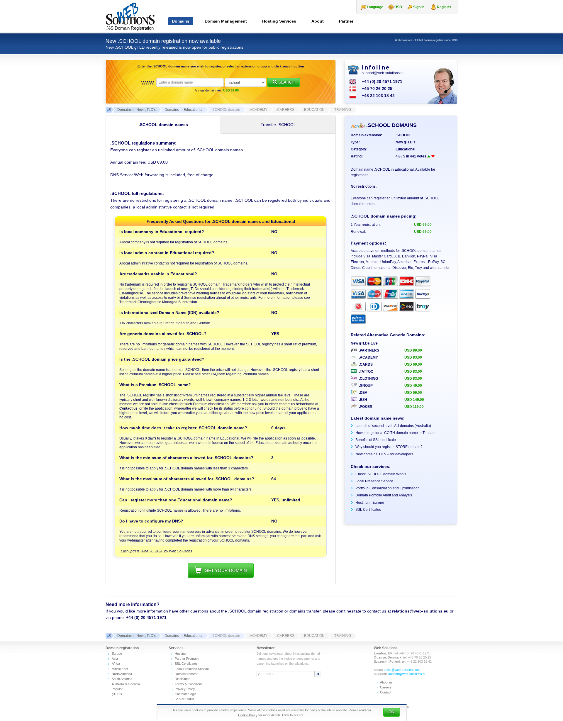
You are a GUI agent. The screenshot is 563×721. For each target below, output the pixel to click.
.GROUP (365, 386)
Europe (117, 653)
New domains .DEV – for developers (384, 454)
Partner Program (187, 658)
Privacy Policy (185, 689)
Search (286, 82)
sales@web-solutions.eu (401, 669)
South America (122, 679)
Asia (115, 658)
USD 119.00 (414, 407)
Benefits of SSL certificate (375, 440)
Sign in (418, 7)
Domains (180, 21)
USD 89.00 (413, 350)
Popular (117, 689)
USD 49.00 (413, 386)
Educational (405, 149)
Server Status (184, 699)
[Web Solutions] (108, 636)
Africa (116, 663)
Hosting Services (279, 21)
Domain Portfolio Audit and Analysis (383, 495)
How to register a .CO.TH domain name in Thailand (396, 433)
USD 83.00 (413, 357)
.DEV (362, 393)
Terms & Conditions (189, 684)
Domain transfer (186, 674)
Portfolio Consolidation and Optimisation (387, 488)
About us (386, 682)
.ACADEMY (368, 357)
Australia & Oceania (126, 684)
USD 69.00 (413, 364)
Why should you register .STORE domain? (389, 447)
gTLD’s (117, 694)
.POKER (365, 407)
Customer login (185, 694)
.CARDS (365, 364)
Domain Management (226, 21)
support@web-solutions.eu (383, 73)
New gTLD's (406, 142)
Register (444, 7)
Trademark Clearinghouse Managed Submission (158, 302)
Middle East (120, 669)
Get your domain (226, 570)
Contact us (128, 408)
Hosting (180, 653)
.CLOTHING (368, 378)
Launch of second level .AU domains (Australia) (393, 426)
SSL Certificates (368, 510)
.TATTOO (365, 371)
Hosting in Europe (369, 503)
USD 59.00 (413, 393)
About (317, 21)
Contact (385, 692)
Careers (386, 687)
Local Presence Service (374, 481)
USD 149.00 (414, 400)
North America (122, 674)
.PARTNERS (368, 350)
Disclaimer (182, 679)
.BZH (362, 400)
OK (391, 712)
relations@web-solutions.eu (420, 611)
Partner (346, 21)
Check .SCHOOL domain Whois (380, 474)
